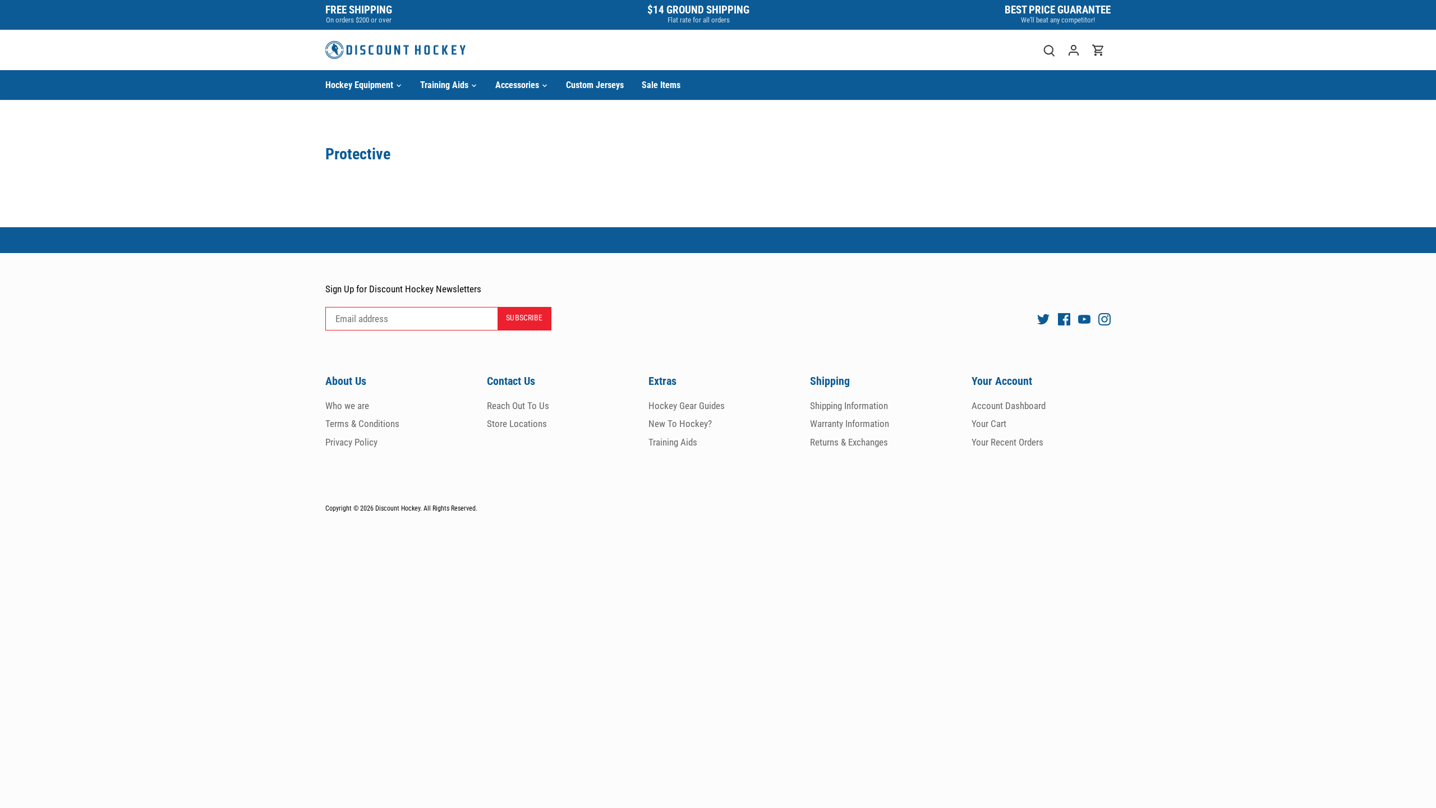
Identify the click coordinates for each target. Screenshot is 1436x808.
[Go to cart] (1098, 50)
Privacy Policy (351, 442)
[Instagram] (1104, 318)
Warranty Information (849, 423)
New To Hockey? (680, 423)
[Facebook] (1064, 318)
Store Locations (517, 423)
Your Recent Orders (1007, 442)
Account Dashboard (1009, 405)
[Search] (1049, 50)
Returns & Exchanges (849, 442)
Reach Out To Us (518, 405)
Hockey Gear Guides (686, 405)
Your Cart (989, 423)
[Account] (1073, 50)
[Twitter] (1043, 318)
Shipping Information (849, 405)
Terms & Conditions (362, 423)
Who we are (347, 405)
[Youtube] (1084, 318)
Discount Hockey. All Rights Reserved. (426, 508)
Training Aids (672, 442)
